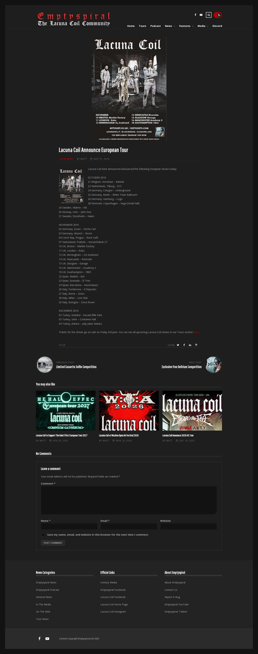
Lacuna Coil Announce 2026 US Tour (192, 410)
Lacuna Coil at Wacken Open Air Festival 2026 (129, 410)
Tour (62, 345)
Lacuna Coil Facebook (112, 597)
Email (105, 520)
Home (131, 26)
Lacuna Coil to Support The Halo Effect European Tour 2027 (65, 410)
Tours (142, 26)
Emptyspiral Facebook (112, 589)
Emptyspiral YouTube (177, 604)
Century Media (108, 582)
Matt (84, 158)
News (168, 26)
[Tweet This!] (178, 345)
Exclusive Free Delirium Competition (182, 367)
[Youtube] (201, 15)
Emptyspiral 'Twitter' (176, 611)
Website (165, 520)
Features (184, 26)
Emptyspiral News (46, 582)
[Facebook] (195, 15)
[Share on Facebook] (184, 345)
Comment (48, 483)
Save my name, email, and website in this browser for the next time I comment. (98, 534)
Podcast (155, 26)
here (196, 332)
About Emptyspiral (175, 582)
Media (201, 26)
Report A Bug (172, 597)
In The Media (43, 604)
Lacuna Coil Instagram (113, 611)
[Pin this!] (196, 345)
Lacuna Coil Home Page (114, 604)
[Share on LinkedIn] (190, 345)
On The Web (43, 611)
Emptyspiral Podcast (47, 589)
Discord (217, 26)
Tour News (66, 158)
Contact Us (171, 589)
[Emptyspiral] (74, 25)
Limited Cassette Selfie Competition (76, 367)
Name (46, 520)
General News (44, 597)
